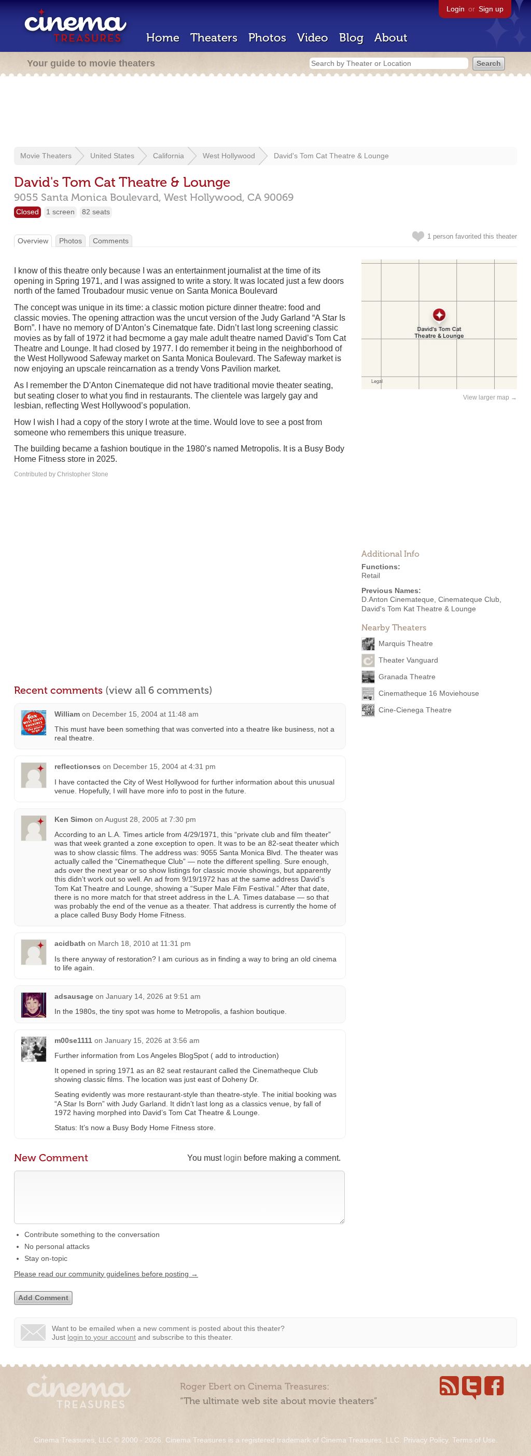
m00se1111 (73, 1040)
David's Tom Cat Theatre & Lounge (331, 156)
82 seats (96, 212)
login (232, 1157)
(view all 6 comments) (159, 690)
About (391, 38)
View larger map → (490, 397)
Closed (27, 212)
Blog (351, 38)
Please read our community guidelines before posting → (106, 1274)
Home (162, 38)
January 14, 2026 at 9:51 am (153, 996)
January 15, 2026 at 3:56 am (152, 1040)
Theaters (213, 38)
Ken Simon (73, 819)
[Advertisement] (265, 112)
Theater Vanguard (408, 660)
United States (112, 156)
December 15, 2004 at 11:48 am (145, 714)
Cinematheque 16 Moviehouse (429, 693)
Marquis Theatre (406, 643)
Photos (267, 38)
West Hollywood (229, 156)
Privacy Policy (425, 1440)
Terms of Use (474, 1440)
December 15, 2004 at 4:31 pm (164, 766)
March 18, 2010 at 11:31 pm (144, 943)
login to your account (101, 1337)
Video (312, 38)
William (67, 714)
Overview (33, 241)
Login (455, 9)
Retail (370, 575)
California (168, 156)
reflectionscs (77, 766)
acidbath (70, 943)
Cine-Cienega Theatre (415, 710)
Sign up (491, 9)
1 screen (60, 212)
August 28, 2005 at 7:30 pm (150, 819)
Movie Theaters (46, 156)
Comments (111, 241)
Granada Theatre (407, 676)
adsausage (73, 996)
